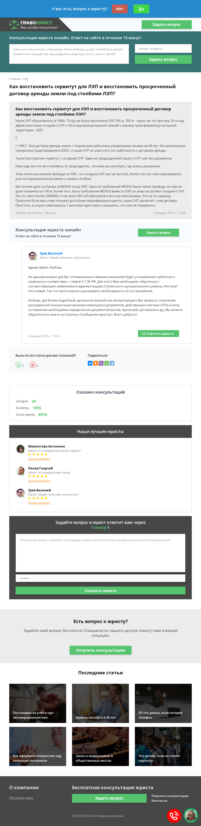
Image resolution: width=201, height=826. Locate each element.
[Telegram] (112, 363)
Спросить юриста (160, 333)
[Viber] (101, 363)
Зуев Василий (51, 253)
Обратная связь (21, 798)
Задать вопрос (167, 24)
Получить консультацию (100, 650)
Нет (119, 8)
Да (141, 8)
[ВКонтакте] (90, 363)
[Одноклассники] (95, 363)
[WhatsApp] (106, 363)
